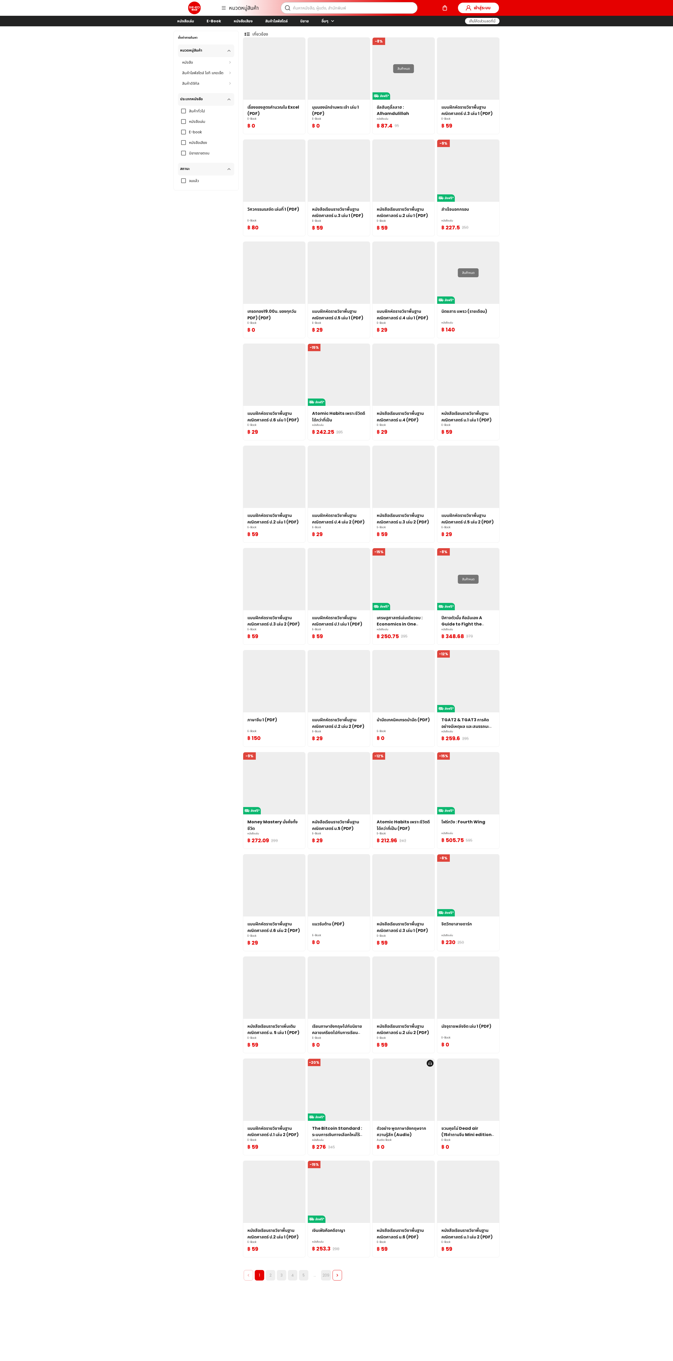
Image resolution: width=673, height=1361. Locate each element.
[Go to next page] (337, 1275)
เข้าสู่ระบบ (482, 8)
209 (326, 1275)
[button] (482, 21)
